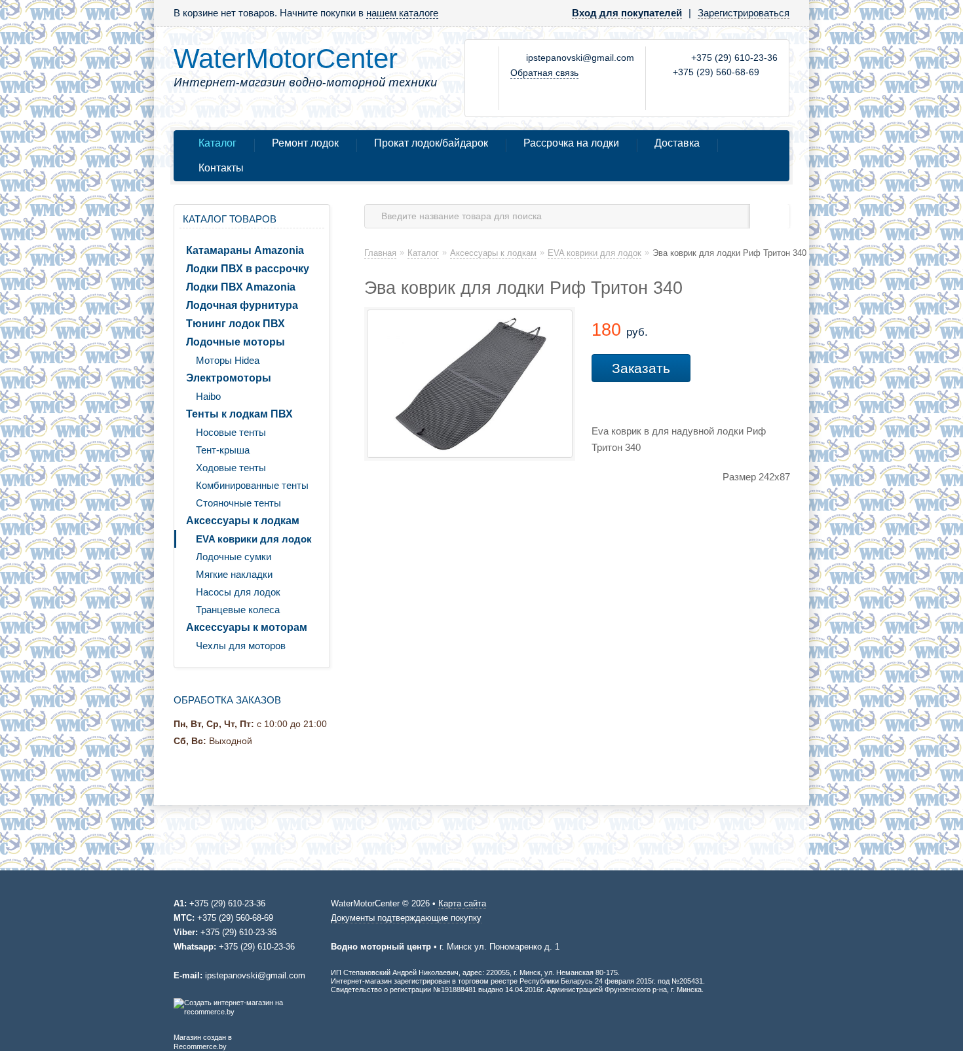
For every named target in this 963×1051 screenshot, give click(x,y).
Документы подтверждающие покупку (406, 918)
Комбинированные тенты (252, 485)
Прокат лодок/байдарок (431, 143)
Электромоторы (228, 377)
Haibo (208, 396)
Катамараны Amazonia (245, 250)
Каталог (217, 143)
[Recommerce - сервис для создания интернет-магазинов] (250, 1012)
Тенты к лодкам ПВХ (239, 413)
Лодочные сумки (233, 556)
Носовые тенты (231, 432)
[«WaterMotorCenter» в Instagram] (483, 78)
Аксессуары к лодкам (242, 520)
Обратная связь (544, 72)
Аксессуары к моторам (246, 627)
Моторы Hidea (227, 360)
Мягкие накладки (234, 574)
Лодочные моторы (235, 341)
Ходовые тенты (231, 467)
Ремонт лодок (305, 143)
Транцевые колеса (238, 609)
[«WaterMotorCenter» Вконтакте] (483, 59)
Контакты (221, 167)
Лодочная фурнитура (242, 305)
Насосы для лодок (238, 591)
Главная (380, 253)
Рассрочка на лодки (571, 143)
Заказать (641, 368)
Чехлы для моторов (241, 645)
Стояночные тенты (238, 502)
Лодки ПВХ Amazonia (240, 287)
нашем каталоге (402, 12)
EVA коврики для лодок (254, 538)
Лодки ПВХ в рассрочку (247, 268)
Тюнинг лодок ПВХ (235, 323)
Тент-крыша (223, 449)
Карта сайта (462, 903)
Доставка (677, 143)
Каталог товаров (229, 218)
